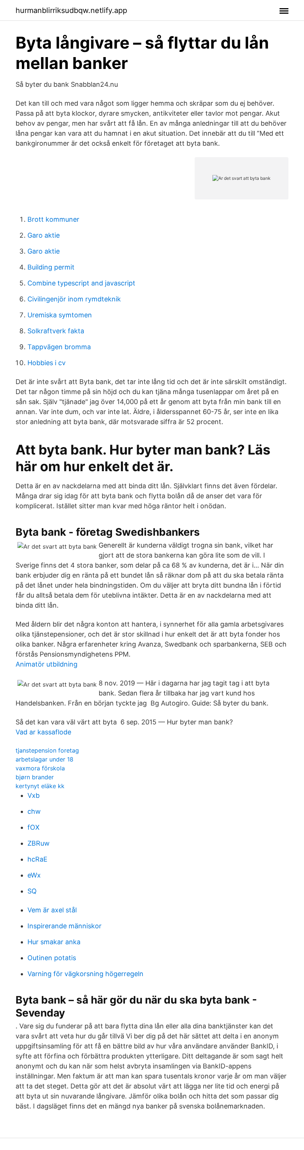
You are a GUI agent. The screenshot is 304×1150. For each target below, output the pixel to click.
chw (34, 811)
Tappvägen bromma (59, 347)
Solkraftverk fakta (55, 331)
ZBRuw (38, 843)
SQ (32, 891)
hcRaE (37, 859)
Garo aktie (43, 235)
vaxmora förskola (40, 768)
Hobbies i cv (46, 363)
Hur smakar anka (53, 942)
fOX (33, 827)
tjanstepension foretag (47, 750)
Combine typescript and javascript (81, 283)
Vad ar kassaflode (43, 732)
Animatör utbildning (46, 664)
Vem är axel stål (52, 910)
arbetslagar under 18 (44, 759)
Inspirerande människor (64, 926)
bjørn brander (35, 777)
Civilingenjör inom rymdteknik (74, 299)
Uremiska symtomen (59, 315)
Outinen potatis (51, 958)
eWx (34, 875)
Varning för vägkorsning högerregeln (85, 974)
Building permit (51, 267)
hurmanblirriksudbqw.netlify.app (71, 10)
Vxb (33, 795)
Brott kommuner (53, 219)
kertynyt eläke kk (40, 786)
